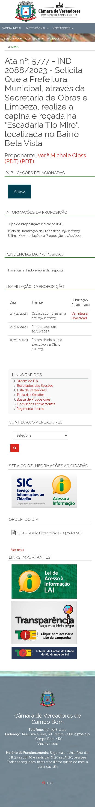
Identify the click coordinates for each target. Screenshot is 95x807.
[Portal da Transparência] (50, 622)
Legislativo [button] (10, 38)
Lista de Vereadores (32, 390)
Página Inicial (12, 28)
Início (14, 47)
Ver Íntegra (79, 313)
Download (79, 318)
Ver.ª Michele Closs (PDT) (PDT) (45, 158)
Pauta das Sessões (31, 395)
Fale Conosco (57, 38)
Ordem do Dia (27, 381)
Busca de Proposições (33, 399)
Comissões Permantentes (36, 404)
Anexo (19, 191)
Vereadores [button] (62, 28)
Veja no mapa (47, 743)
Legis (49, 783)
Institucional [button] (36, 28)
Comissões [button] (33, 38)
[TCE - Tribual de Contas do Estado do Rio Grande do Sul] (44, 653)
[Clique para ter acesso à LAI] (44, 581)
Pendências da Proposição (34, 254)
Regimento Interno (30, 409)
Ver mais (17, 550)
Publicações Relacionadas (35, 173)
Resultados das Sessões (35, 385)
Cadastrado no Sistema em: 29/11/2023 (49, 316)
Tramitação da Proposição (34, 286)
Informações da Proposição (36, 212)
